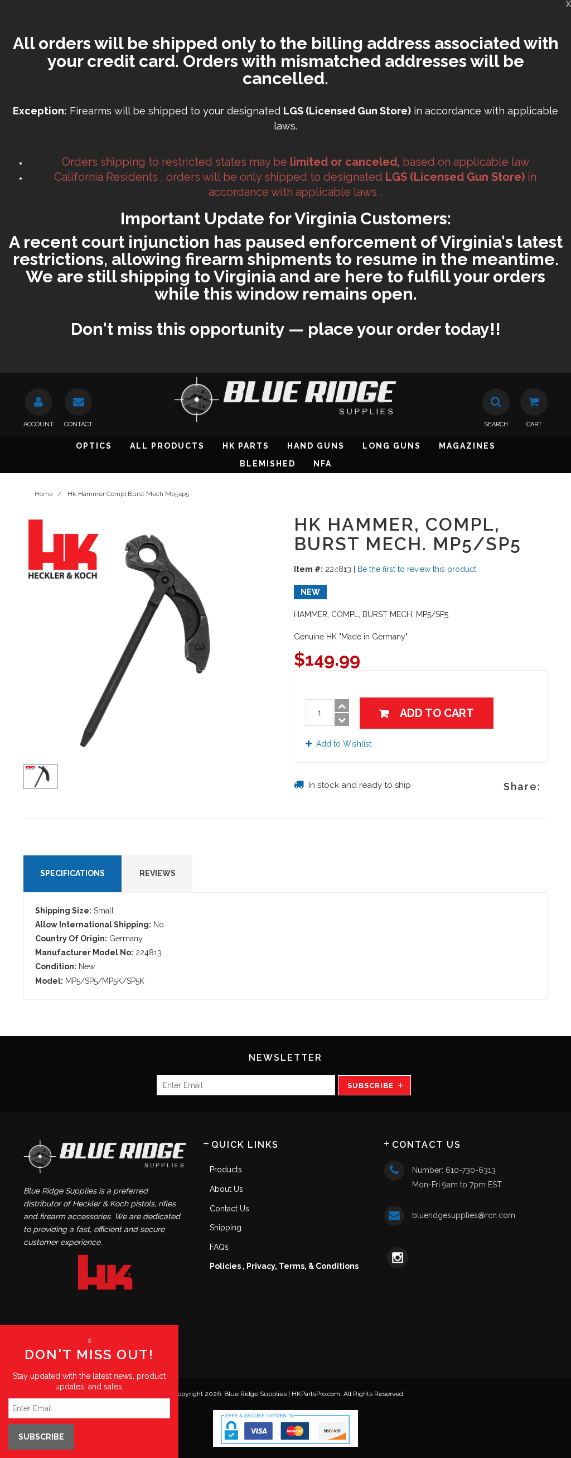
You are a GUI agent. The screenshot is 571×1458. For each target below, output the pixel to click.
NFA (322, 463)
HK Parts (245, 445)
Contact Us (229, 1208)
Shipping (225, 1227)
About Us (226, 1189)
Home (44, 494)
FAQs (219, 1247)
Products (226, 1169)
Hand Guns (316, 445)
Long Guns (391, 445)
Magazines (467, 445)
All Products (167, 445)
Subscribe (370, 1085)
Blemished (268, 463)
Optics (94, 445)
